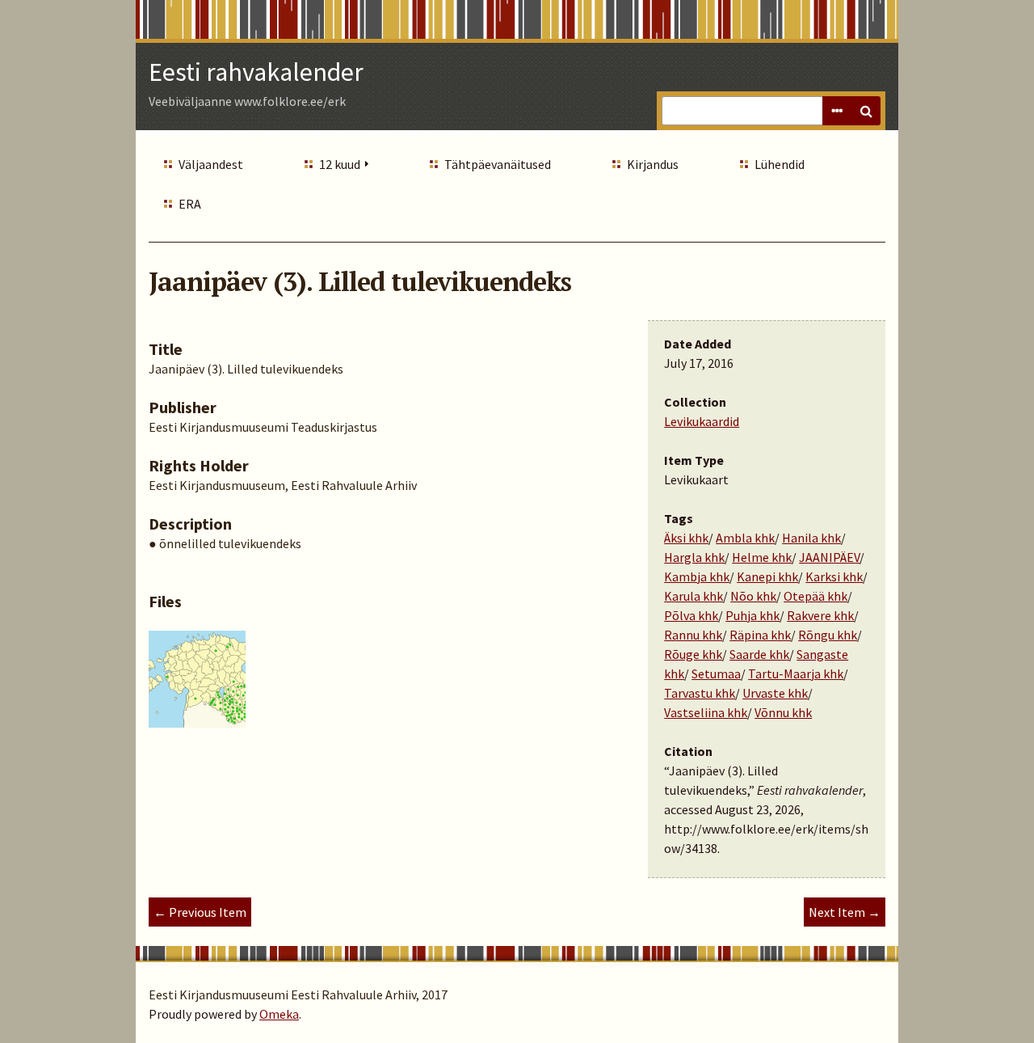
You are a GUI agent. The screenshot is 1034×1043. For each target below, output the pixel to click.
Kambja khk (696, 576)
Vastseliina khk (705, 712)
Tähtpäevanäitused (497, 164)
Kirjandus (653, 164)
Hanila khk (811, 538)
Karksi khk (834, 576)
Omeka (279, 1014)
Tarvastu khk (699, 693)
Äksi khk (686, 538)
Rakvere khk (820, 615)
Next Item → (845, 912)
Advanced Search (836, 110)
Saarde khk (759, 654)
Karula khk (693, 596)
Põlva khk (691, 615)
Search (866, 110)
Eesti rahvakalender (256, 72)
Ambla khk (745, 538)
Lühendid (779, 164)
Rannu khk (693, 635)
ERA (190, 204)
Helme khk (762, 557)
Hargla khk (694, 557)
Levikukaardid (701, 421)
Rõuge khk (693, 654)
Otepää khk (815, 596)
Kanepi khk (767, 576)
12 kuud (339, 164)
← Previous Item (199, 912)
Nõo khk (753, 596)
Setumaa (716, 673)
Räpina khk (760, 635)
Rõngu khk (827, 635)
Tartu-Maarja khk (795, 673)
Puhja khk (752, 615)
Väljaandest (211, 164)
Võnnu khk (783, 712)
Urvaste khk (775, 693)
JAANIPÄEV (829, 557)
